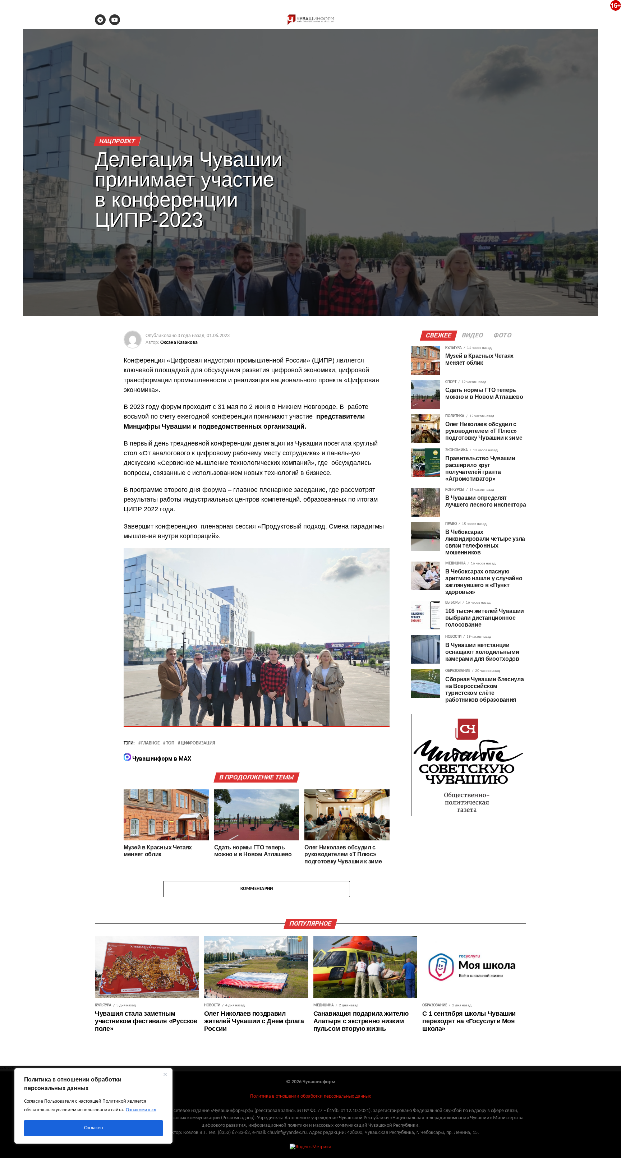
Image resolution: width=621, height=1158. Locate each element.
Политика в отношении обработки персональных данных (310, 1096)
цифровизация (198, 743)
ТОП (170, 743)
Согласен (93, 1128)
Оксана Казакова (179, 342)
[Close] (165, 1074)
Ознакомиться (141, 1110)
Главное (150, 743)
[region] (93, 1106)
